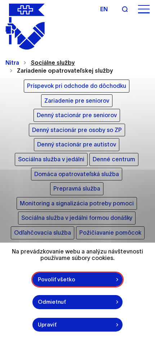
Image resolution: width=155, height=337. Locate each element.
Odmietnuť (52, 302)
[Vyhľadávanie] (124, 9)
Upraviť (47, 324)
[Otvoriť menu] (144, 9)
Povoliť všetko (56, 279)
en (104, 9)
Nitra (12, 62)
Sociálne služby (53, 62)
